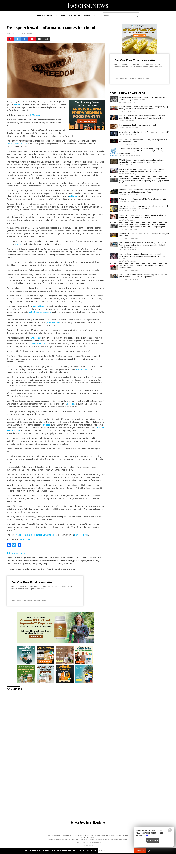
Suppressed (25, 563)
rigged (83, 561)
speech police (13, 563)
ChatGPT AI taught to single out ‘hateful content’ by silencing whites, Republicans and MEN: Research (142, 216)
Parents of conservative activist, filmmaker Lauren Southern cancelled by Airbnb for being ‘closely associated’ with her (142, 117)
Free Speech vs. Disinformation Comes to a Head (36, 535)
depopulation (74, 15)
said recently (53, 322)
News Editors (26, 34)
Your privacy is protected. (18, 600)
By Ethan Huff (132, 102)
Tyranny (59, 563)
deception (69, 558)
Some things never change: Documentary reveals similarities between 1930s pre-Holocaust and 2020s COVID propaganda (142, 226)
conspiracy (60, 558)
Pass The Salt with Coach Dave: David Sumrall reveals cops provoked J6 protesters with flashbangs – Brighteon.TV (141, 170)
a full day (71, 404)
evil (95, 15)
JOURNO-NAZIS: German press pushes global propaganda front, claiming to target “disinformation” (143, 98)
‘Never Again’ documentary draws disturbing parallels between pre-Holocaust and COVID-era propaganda (143, 276)
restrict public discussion (39, 312)
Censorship (49, 558)
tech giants (36, 563)
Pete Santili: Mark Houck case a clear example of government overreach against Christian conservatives (143, 191)
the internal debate (39, 343)
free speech (23, 561)
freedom (34, 561)
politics (76, 561)
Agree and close (152, 840)
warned (17, 104)
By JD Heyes (131, 120)
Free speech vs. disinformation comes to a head (137, 125)
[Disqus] (56, 722)
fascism (86, 15)
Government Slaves (47, 561)
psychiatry (60, 15)
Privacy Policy (88, 845)
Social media (92, 561)
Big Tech (39, 558)
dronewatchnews (44, 15)
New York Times (81, 535)
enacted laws (38, 306)
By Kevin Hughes (133, 174)
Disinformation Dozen (17, 144)
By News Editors (133, 127)
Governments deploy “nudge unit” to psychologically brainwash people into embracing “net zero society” (143, 207)
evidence (73, 196)
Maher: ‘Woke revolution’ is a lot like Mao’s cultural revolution (143, 199)
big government (28, 558)
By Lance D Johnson (134, 155)
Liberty (69, 561)
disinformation (82, 558)
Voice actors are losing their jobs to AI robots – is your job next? (144, 132)
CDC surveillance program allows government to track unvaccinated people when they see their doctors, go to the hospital (142, 256)
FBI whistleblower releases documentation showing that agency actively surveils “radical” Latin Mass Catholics (143, 108)
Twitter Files (35, 338)
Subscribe (140, 851)
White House (69, 563)
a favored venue (83, 369)
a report (18, 244)
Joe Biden (61, 561)
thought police (48, 563)
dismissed (45, 425)
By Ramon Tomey (133, 229)
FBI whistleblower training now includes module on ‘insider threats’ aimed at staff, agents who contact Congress (142, 161)
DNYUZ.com (34, 115)
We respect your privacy (75, 839)
